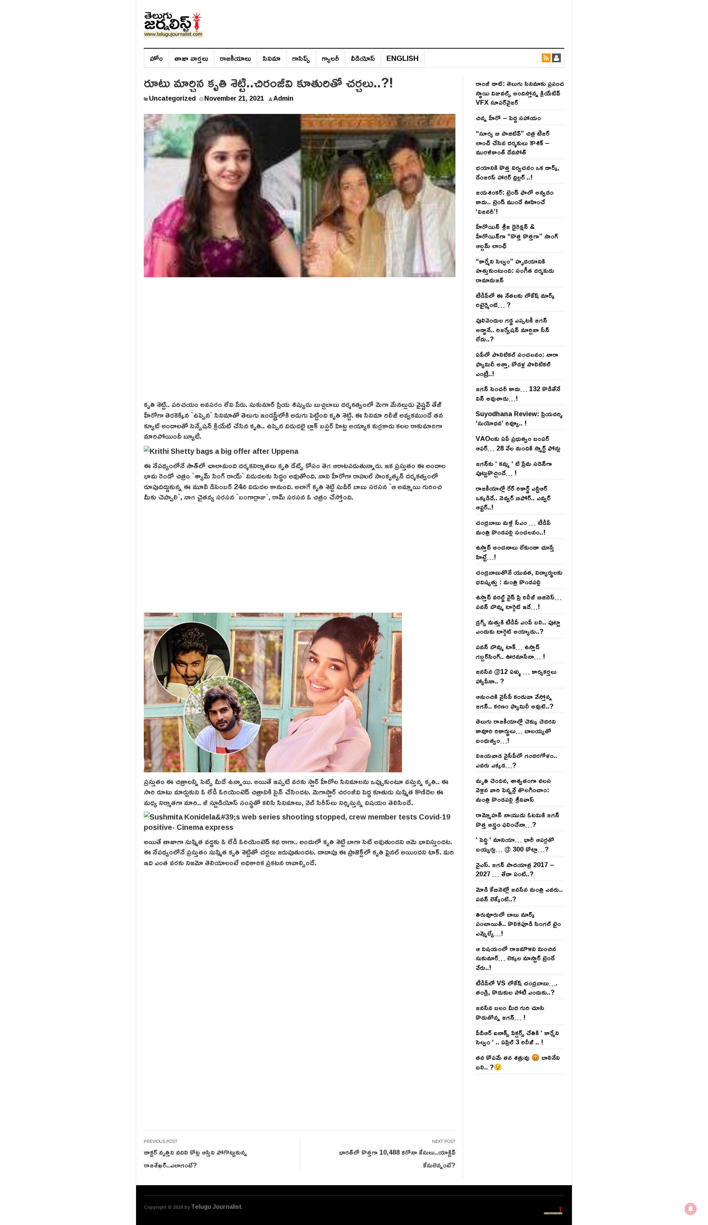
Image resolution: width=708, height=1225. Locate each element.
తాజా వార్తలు (191, 58)
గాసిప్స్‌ (301, 58)
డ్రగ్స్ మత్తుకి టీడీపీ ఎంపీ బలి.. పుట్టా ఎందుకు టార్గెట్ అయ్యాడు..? (518, 627)
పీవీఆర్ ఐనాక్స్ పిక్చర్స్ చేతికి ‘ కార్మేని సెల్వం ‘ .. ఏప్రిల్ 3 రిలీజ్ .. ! (517, 1037)
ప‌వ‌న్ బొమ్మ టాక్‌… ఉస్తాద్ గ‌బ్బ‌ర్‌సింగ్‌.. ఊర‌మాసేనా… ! (510, 651)
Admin (283, 98)
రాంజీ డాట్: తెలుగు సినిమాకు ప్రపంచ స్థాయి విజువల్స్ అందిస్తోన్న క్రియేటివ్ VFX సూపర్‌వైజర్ (520, 92)
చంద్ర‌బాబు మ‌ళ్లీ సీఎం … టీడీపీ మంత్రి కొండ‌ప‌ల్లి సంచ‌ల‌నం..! (513, 527)
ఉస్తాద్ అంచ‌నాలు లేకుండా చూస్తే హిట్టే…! (515, 552)
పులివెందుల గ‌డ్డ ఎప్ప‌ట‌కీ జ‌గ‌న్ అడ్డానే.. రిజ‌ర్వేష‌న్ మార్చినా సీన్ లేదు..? (512, 329)
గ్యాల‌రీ (330, 58)
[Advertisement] (299, 343)
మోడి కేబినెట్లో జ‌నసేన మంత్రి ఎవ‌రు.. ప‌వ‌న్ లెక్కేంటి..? (519, 894)
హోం (156, 58)
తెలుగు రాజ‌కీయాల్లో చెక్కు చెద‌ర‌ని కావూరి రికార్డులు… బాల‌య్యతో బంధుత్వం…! (516, 730)
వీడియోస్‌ (363, 58)
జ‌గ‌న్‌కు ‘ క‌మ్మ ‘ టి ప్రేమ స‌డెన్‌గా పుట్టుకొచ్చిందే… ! (514, 468)
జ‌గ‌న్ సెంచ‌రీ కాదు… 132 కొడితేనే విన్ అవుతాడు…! (518, 393)
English (402, 58)
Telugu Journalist (216, 1206)
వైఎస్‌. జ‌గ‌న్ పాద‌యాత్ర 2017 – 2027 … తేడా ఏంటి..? (515, 869)
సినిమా (272, 58)
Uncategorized (172, 98)
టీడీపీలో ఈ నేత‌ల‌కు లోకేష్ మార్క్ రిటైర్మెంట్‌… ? (515, 300)
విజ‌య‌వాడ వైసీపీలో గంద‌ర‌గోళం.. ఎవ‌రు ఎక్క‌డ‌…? (516, 760)
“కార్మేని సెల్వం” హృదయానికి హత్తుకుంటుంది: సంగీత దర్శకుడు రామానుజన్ (515, 270)
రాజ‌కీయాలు (235, 58)
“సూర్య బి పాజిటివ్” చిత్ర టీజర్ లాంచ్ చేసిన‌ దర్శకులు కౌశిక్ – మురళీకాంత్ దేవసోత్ (512, 142)
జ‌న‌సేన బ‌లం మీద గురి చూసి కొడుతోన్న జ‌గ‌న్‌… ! (510, 1012)
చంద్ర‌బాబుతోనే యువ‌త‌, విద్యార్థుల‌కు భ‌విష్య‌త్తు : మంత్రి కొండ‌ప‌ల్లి (519, 577)
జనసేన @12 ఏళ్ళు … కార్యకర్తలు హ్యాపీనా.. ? (516, 676)
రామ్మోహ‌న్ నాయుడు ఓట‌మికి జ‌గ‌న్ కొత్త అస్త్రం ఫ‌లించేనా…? (517, 819)
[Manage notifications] (691, 1209)
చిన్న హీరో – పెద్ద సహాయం (508, 117)
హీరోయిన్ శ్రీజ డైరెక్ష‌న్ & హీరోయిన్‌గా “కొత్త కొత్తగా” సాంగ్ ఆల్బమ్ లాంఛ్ (517, 235)
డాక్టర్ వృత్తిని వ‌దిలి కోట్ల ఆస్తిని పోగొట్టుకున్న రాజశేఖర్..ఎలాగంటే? (195, 1158)
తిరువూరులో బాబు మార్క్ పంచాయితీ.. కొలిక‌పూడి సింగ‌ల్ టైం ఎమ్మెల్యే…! (518, 923)
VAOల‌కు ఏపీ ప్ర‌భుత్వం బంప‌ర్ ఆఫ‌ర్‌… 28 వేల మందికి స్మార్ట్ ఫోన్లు (518, 443)
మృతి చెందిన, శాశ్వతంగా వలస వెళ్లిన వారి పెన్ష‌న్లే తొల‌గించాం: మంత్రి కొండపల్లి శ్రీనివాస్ (513, 789)
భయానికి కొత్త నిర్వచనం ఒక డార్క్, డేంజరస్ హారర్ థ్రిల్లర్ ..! (517, 172)
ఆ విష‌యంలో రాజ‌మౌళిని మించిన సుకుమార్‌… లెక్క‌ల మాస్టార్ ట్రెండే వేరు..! (516, 958)
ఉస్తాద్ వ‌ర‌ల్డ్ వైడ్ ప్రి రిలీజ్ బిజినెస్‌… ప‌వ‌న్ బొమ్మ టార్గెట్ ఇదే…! (519, 602)
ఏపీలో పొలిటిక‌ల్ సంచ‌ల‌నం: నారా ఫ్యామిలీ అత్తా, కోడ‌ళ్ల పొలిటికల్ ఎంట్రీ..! (517, 363)
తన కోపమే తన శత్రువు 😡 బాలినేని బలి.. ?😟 (518, 1062)
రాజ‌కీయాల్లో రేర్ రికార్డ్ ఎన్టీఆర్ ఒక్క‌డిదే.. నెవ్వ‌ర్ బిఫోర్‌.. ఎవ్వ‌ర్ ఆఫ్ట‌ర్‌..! (513, 497)
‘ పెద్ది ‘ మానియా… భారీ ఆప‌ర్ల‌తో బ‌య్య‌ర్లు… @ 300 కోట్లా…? (515, 844)
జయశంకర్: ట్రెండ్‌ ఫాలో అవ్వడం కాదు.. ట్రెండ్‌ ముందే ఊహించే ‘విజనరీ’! (514, 201)
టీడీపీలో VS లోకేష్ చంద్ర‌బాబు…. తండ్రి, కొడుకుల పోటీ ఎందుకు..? (517, 988)
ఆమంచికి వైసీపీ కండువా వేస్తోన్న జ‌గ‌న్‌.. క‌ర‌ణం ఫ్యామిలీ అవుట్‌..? (514, 701)
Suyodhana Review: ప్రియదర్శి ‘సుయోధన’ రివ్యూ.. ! (519, 418)
